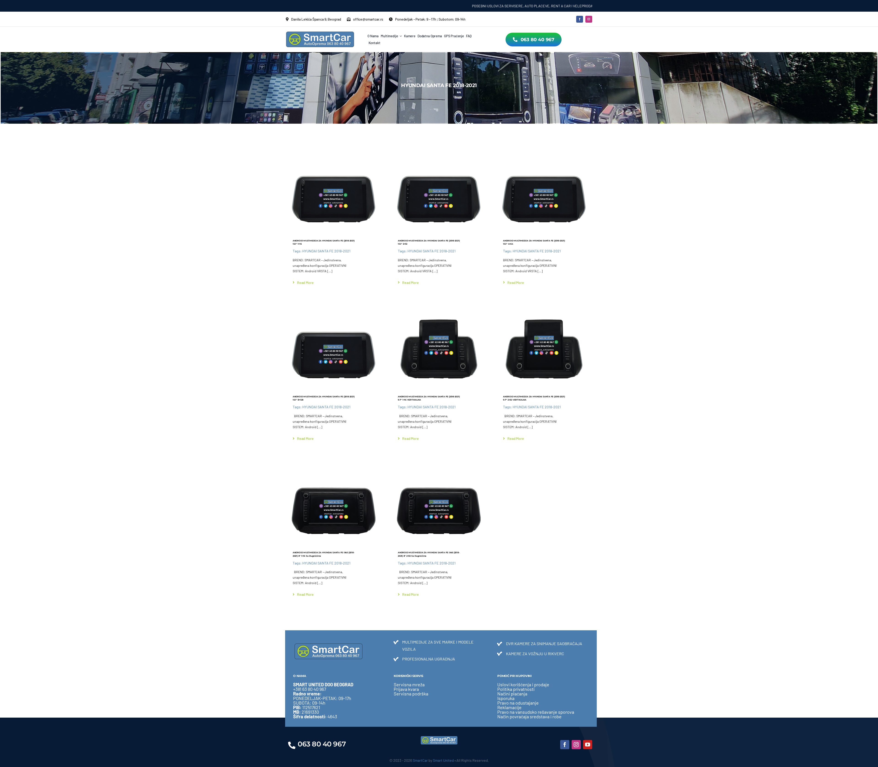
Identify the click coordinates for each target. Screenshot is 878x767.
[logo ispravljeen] (320, 33)
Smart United (443, 760)
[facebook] (579, 19)
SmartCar (420, 760)
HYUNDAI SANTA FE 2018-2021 (326, 251)
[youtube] (587, 744)
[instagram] (588, 19)
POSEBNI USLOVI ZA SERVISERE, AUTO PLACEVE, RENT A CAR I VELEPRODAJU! (480, 6)
